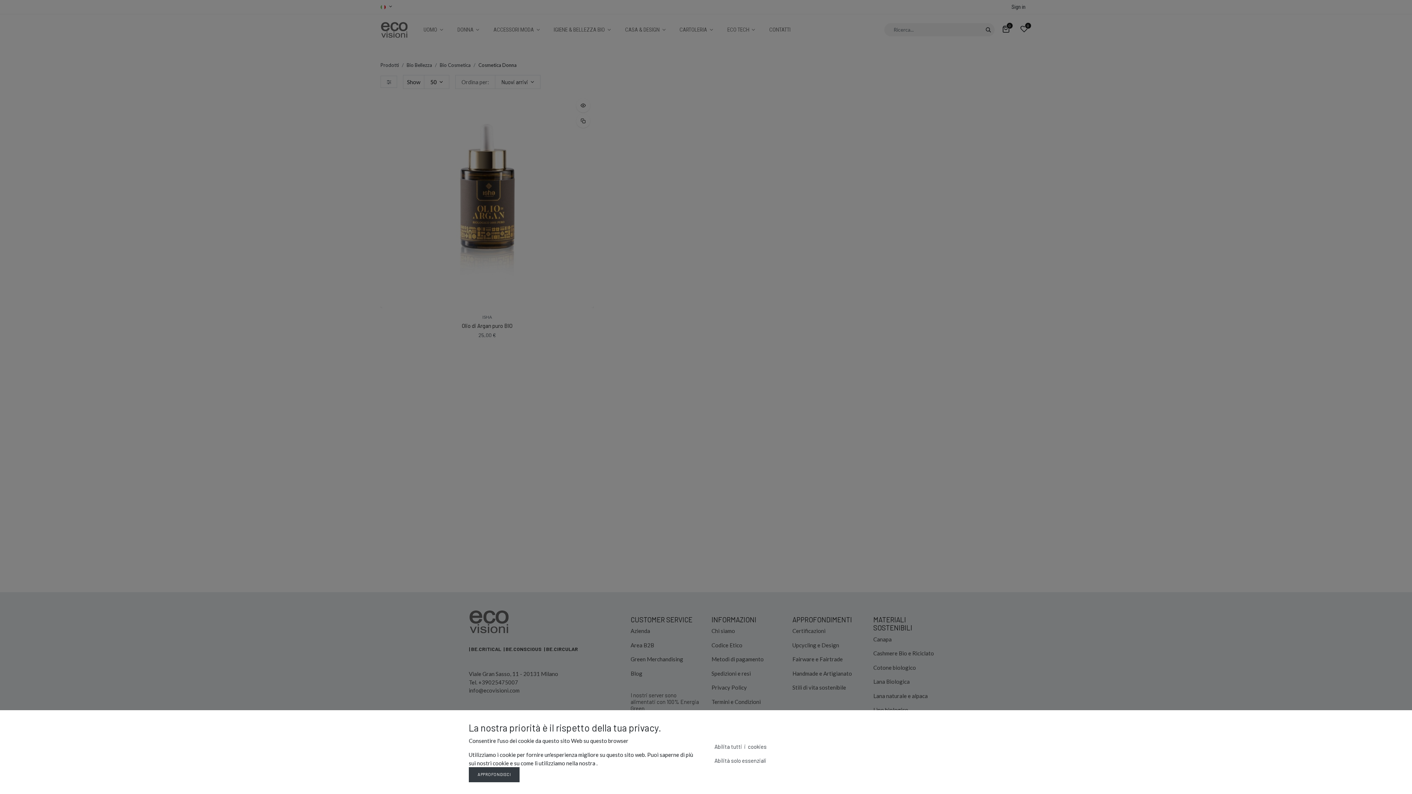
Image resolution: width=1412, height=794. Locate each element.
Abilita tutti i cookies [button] (740, 746)
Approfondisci (494, 774)
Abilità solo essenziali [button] (740, 760)
